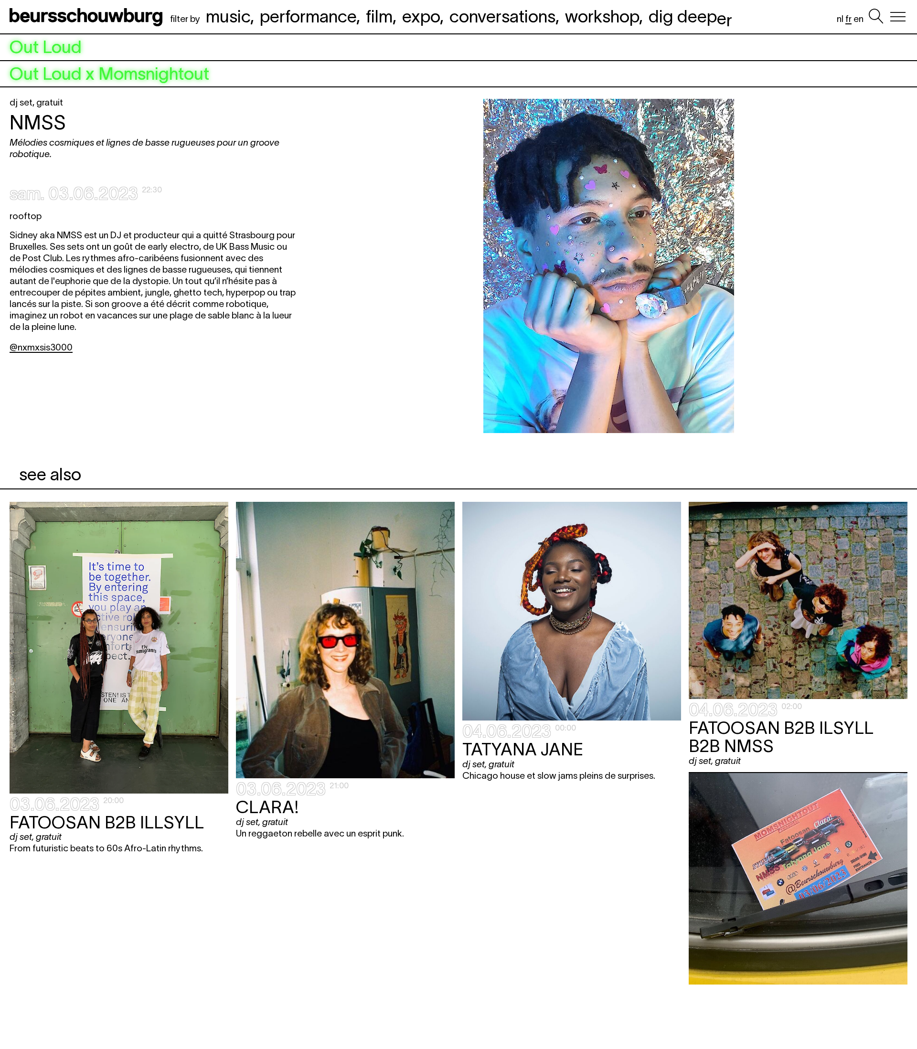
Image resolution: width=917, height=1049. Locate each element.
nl (840, 19)
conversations (502, 16)
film (379, 16)
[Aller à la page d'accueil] (88, 16)
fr (848, 19)
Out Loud (46, 47)
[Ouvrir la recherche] (876, 16)
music (228, 16)
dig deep (690, 16)
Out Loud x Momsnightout (109, 74)
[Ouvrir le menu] (897, 16)
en (858, 19)
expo (421, 16)
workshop (602, 16)
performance (308, 16)
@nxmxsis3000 (41, 347)
